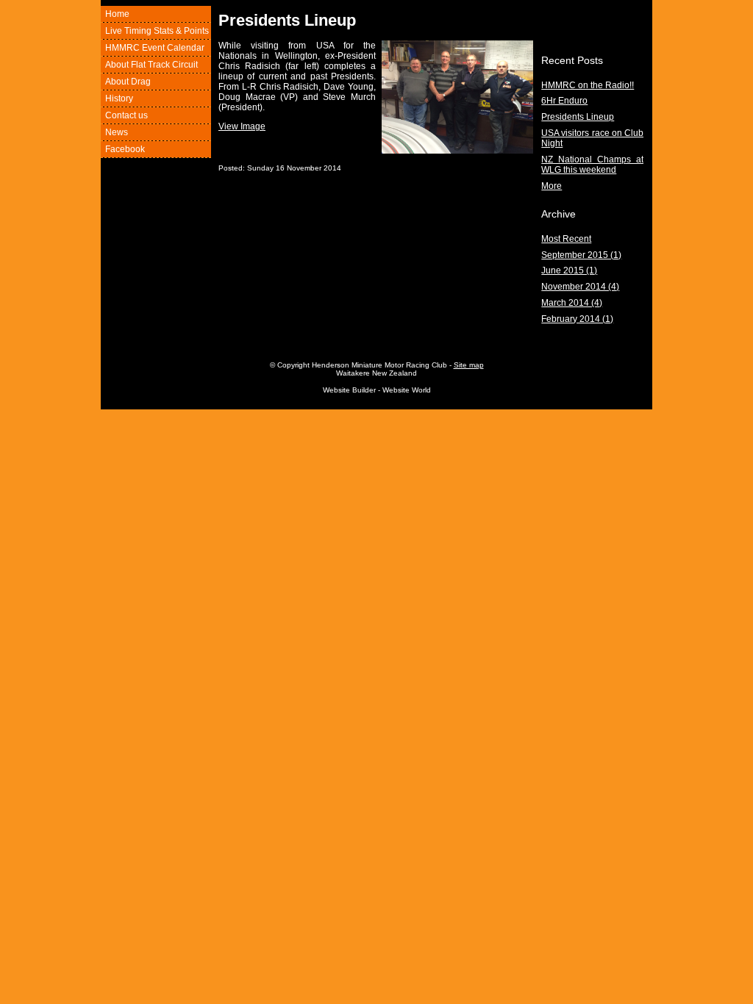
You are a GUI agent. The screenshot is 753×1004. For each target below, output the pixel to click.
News (116, 132)
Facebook (125, 149)
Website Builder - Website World (377, 390)
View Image (241, 126)
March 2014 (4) (571, 303)
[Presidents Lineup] (457, 151)
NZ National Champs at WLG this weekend (592, 164)
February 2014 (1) (577, 319)
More (551, 186)
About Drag (128, 81)
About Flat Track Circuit (151, 65)
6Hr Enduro (564, 101)
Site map (469, 365)
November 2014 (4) (580, 287)
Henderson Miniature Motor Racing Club (379, 365)
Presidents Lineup (577, 117)
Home (117, 14)
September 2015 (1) (581, 255)
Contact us (126, 115)
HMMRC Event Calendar (154, 48)
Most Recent (566, 239)
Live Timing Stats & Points (157, 31)
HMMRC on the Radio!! (587, 85)
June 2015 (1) (569, 270)
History (119, 98)
